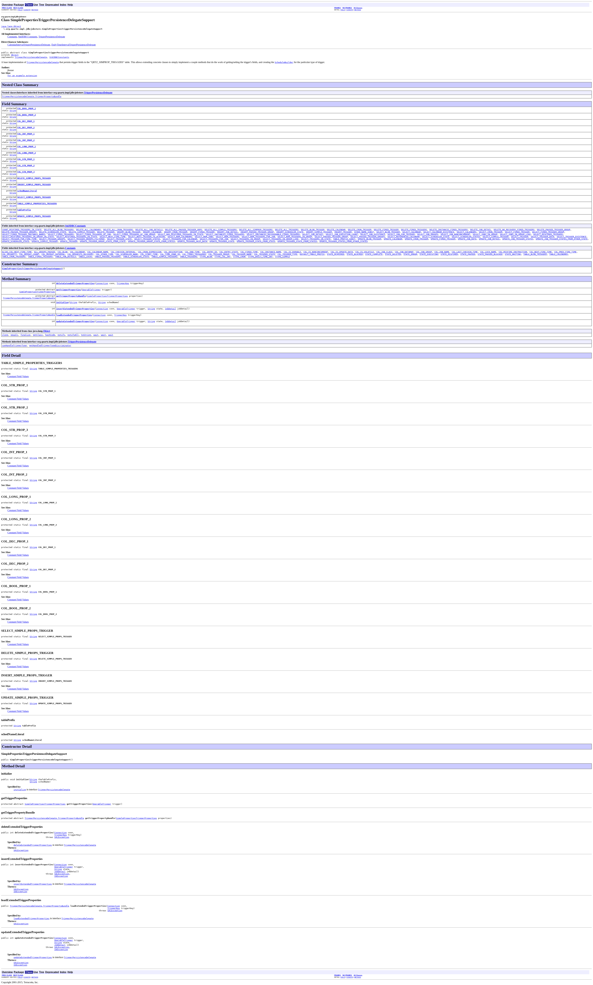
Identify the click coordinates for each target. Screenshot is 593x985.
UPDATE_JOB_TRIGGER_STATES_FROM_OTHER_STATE (562, 239)
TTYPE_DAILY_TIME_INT (260, 256)
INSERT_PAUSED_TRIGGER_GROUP (257, 232)
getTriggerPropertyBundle (71, 296)
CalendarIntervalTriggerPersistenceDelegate (28, 44)
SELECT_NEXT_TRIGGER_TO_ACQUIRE (146, 236)
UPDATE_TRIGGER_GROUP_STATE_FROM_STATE (103, 241)
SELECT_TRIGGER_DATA (542, 236)
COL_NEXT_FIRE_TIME (541, 252)
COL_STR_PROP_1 (26, 159)
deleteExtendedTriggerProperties (75, 283)
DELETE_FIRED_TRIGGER (386, 229)
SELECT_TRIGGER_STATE (119, 239)
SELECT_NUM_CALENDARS (180, 236)
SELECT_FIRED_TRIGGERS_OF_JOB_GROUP (134, 234)
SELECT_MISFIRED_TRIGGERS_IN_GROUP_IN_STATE (28, 236)
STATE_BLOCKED (355, 254)
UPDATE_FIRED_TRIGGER (443, 239)
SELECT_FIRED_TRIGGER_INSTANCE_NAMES (23, 234)
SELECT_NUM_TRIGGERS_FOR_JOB (258, 236)
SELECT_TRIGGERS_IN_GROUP (245, 239)
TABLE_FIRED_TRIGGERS (40, 256)
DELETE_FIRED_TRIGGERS (414, 229)
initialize (62, 302)
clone (5, 335)
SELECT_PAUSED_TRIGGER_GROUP (331, 236)
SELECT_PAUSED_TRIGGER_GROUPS (367, 236)
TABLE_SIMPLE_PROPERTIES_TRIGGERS (37, 203)
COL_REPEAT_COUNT (29, 254)
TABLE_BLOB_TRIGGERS (535, 254)
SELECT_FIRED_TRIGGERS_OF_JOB (93, 234)
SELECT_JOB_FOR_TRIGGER (401, 234)
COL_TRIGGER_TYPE (287, 254)
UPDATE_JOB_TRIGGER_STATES (517, 239)
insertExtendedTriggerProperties (75, 309)
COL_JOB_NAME (441, 252)
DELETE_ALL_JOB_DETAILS (149, 229)
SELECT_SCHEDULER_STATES (466, 236)
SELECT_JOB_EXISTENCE (372, 234)
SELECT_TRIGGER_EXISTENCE (571, 236)
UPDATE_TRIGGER (68, 241)
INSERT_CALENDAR (152, 232)
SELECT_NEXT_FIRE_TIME (113, 236)
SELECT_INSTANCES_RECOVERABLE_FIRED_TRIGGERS (273, 234)
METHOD (35, 10)
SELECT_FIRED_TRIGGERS (61, 234)
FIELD (20, 10)
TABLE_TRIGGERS (188, 256)
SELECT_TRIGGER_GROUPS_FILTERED (86, 239)
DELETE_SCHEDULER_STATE (52, 232)
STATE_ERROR (410, 254)
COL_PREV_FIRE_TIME (565, 252)
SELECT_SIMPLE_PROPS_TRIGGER (34, 197)
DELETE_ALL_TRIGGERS (287, 229)
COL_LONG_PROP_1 (26, 146)
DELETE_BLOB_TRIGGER (312, 229)
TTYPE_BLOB (206, 256)
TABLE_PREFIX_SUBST (344, 239)
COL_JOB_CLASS (384, 252)
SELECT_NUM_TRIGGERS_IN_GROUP (295, 236)
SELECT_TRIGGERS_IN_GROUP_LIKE (281, 239)
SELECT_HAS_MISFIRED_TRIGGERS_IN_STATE (180, 234)
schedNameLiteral (27, 191)
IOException (61, 876)
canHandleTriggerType (14, 345)
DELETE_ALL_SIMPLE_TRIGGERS (221, 229)
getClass (38, 335)
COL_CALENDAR (77, 252)
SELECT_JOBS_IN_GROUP (485, 234)
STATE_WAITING (513, 254)
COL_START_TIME (149, 254)
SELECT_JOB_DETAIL (312, 234)
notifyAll (73, 335)
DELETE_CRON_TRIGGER (359, 229)
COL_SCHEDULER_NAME (127, 254)
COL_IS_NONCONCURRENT (315, 252)
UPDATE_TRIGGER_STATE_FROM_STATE (256, 241)
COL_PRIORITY (9, 254)
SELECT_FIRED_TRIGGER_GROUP (548, 232)
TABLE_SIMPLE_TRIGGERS (164, 256)
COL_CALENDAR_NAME (97, 252)
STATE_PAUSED (467, 254)
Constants (12, 36)
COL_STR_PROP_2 (26, 165)
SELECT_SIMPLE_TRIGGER (496, 236)
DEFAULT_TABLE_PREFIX (312, 254)
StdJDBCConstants (27, 36)
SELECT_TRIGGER (519, 236)
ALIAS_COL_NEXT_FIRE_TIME (17, 252)
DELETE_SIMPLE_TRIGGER (82, 232)
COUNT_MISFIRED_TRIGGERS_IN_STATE (22, 229)
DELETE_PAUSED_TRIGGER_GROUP (553, 229)
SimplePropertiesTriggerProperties (37, 292)
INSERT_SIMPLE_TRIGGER (319, 232)
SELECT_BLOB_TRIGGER (388, 232)
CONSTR (27, 10)
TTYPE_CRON (239, 256)
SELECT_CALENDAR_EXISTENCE (438, 232)
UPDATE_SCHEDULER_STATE (15, 241)
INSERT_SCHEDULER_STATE (289, 232)
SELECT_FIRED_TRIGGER (517, 232)
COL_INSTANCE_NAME (270, 252)
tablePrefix (24, 210)
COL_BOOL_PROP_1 (26, 108)
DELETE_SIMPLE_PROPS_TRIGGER (34, 178)
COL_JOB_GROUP (424, 252)
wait (95, 335)
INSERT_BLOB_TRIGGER (128, 232)
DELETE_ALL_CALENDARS (88, 229)
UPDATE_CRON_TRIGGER (416, 239)
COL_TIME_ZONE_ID (170, 254)
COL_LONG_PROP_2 (26, 153)
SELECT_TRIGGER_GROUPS (52, 239)
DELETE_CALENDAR (336, 229)
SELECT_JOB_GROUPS (427, 234)
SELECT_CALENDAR (411, 232)
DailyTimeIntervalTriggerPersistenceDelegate (73, 44)
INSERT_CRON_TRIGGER (175, 232)
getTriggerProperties (68, 290)
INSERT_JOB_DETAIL (227, 232)
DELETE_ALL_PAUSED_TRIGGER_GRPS (183, 229)
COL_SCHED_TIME (104, 254)
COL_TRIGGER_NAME (242, 254)
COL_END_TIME (192, 252)
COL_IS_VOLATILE (364, 252)
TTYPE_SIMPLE (282, 256)
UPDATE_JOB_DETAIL (489, 239)
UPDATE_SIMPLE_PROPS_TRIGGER (34, 216)
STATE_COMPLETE (374, 254)
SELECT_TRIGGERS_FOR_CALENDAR (180, 239)
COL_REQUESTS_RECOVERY (80, 254)
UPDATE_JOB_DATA (467, 239)
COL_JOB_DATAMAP (404, 252)
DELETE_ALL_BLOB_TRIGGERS (59, 229)
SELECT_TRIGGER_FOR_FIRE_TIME (19, 239)
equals (14, 335)
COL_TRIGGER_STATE (264, 254)
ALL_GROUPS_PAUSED (44, 252)
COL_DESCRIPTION (173, 252)
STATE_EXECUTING (429, 254)
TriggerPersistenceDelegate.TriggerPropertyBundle (31, 96)
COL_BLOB (62, 252)
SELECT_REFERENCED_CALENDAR (403, 236)
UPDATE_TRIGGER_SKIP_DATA (192, 241)
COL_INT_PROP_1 (26, 134)
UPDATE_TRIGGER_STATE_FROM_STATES (297, 241)
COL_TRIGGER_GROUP (218, 254)
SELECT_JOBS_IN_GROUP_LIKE (515, 234)
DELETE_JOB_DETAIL (480, 229)
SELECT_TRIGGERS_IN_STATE (316, 239)
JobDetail (170, 309)
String (13, 111)
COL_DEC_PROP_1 (26, 121)
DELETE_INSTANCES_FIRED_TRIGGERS (448, 229)
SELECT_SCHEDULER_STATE (435, 236)
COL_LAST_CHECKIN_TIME (465, 252)
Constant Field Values (18, 376)
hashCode (50, 335)
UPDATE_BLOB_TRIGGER (369, 239)
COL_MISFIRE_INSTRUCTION (513, 252)
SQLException (61, 837)
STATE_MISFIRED (449, 254)
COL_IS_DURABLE (292, 252)
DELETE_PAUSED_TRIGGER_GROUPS (19, 232)
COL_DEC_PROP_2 (26, 127)
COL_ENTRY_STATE (228, 252)
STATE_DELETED (393, 254)
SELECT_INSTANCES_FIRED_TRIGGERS (225, 234)
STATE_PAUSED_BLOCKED (490, 254)
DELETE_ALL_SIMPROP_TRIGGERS (256, 229)
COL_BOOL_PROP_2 (26, 115)
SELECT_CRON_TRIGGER (490, 232)
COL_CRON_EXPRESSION (149, 252)
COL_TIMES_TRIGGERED (194, 254)
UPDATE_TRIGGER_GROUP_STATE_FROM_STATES (151, 241)
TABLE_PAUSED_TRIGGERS (108, 256)
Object (15, 55)
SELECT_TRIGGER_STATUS (147, 239)
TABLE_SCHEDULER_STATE (136, 256)
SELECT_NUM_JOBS (204, 236)
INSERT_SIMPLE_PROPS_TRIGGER (34, 184)
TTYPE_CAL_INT (222, 256)
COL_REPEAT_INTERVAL (53, 254)
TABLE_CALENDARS (558, 254)
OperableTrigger (91, 290)
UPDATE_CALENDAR (393, 239)
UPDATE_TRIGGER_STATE (222, 241)
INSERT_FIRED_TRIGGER (202, 232)
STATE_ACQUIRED (335, 254)
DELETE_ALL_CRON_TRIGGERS (118, 229)
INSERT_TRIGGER (343, 232)
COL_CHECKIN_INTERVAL (123, 252)
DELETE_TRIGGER (105, 232)
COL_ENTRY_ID (209, 252)
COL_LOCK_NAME (488, 252)
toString (86, 335)
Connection (102, 283)
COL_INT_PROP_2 (26, 140)
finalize (25, 335)
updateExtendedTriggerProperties (75, 321)
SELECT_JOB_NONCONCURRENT (455, 234)
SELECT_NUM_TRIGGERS (227, 236)
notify (61, 335)
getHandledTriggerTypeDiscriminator (50, 345)
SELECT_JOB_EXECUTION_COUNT (342, 234)
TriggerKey (123, 283)
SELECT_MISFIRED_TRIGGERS (548, 234)
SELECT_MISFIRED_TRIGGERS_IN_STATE (76, 236)
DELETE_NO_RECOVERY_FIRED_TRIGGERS (514, 229)
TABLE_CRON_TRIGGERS (13, 256)
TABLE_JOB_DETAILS (65, 256)
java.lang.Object (11, 26)
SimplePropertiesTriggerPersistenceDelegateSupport (32, 268)
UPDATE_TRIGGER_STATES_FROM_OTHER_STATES (344, 241)
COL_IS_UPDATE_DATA (342, 252)
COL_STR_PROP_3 (26, 172)
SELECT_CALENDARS (466, 232)
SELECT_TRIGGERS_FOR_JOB (214, 239)
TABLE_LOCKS (85, 256)
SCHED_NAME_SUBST (364, 232)
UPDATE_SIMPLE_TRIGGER (45, 241)
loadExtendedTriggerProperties (74, 315)
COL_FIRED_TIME (249, 252)
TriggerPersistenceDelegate (51, 36)
